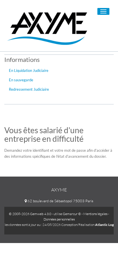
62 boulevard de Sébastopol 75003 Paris (60, 201)
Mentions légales (95, 214)
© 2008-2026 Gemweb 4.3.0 (30, 214)
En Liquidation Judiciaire (28, 70)
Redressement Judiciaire (29, 89)
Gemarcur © (72, 214)
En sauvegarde (21, 80)
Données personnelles (59, 219)
